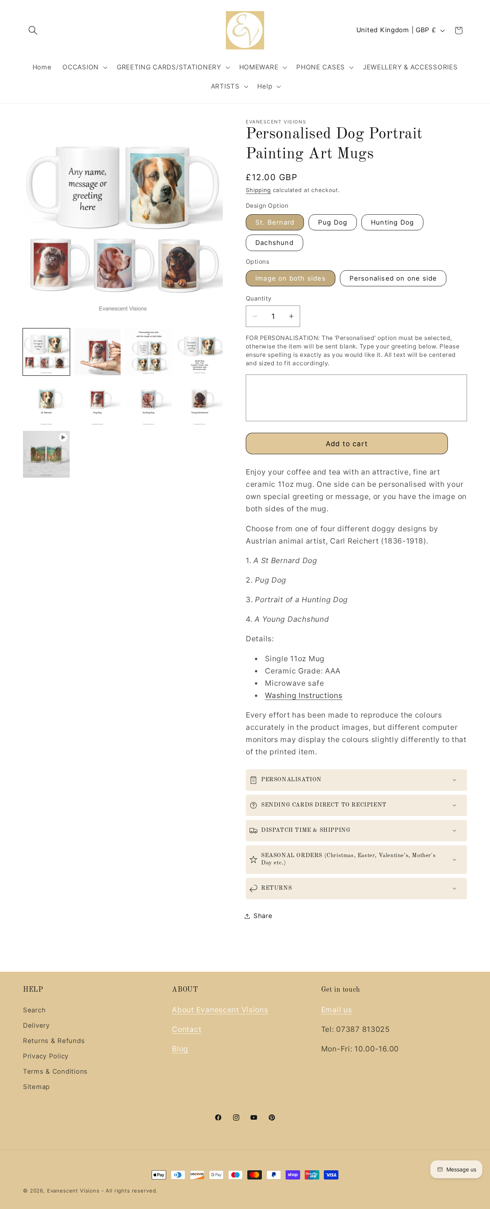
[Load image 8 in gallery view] (199, 403)
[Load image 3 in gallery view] (148, 352)
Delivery (36, 1025)
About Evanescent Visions (220, 1009)
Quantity (259, 298)
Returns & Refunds (54, 1041)
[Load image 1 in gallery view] (46, 352)
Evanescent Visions (73, 1191)
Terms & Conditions (55, 1071)
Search (34, 1010)
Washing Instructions (303, 695)
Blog (180, 1048)
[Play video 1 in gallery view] (46, 454)
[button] (33, 30)
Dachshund (274, 242)
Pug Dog (332, 222)
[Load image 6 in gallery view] (97, 403)
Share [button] (263, 916)
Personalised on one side (393, 278)
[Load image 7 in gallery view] (148, 403)
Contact (186, 1029)
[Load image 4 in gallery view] (199, 352)
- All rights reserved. (129, 1191)
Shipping (258, 190)
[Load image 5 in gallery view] (46, 403)
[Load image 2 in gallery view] (97, 352)
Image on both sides (290, 278)
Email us (336, 1009)
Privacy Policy (46, 1056)
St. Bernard (274, 222)
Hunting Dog (392, 222)
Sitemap (36, 1087)
